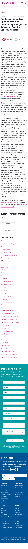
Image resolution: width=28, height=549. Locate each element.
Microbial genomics (19, 492)
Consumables (4, 492)
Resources (3, 521)
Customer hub (18, 525)
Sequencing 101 (5, 325)
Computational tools (6, 276)
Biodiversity (4, 348)
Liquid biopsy (5, 267)
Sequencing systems (6, 487)
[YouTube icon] (15, 469)
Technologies (4, 485)
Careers (17, 521)
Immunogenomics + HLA (8, 351)
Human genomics (19, 485)
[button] (25, 3)
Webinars (3, 510)
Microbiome (4, 337)
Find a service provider (6, 527)
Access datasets (5, 519)
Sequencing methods (7, 252)
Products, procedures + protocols (11, 316)
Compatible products (6, 494)
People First (4, 299)
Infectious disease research (9, 319)
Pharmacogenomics (7, 331)
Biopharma (4, 290)
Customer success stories (8, 293)
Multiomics (4, 287)
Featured (3, 273)
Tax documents (18, 527)
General (3, 308)
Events (2, 512)
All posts (3, 12)
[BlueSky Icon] (17, 469)
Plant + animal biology (7, 313)
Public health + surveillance (9, 354)
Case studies (4, 514)
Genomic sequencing (7, 281)
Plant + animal (18, 487)
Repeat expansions (6, 284)
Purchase (3, 500)
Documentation (5, 503)
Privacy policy (13, 539)
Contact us (17, 510)
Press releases (18, 514)
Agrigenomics (5, 328)
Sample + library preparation (9, 357)
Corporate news (5, 305)
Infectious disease (19, 490)
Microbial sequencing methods (10, 322)
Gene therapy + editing (7, 244)
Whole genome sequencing (9, 255)
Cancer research (5, 345)
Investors (17, 516)
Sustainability (18, 519)
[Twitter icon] (13, 469)
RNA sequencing (6, 261)
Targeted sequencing (7, 258)
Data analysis (5, 340)
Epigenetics (4, 264)
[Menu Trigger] (22, 3)
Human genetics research (8, 302)
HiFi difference (5, 270)
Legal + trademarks (21, 539)
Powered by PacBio (6, 296)
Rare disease (4, 334)
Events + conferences (7, 311)
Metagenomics (5, 249)
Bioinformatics (5, 241)
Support (17, 523)
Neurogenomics (5, 343)
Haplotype (4, 278)
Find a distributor (5, 529)
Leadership (17, 512)
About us (17, 508)
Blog (2, 508)
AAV (2, 246)
